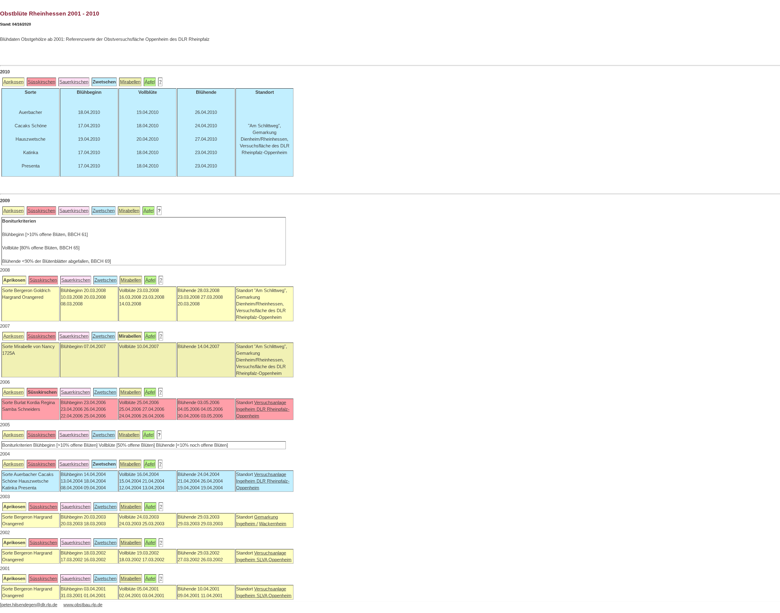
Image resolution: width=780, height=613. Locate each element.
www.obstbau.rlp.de (82, 604)
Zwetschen (104, 210)
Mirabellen (130, 81)
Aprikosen (13, 81)
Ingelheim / (247, 523)
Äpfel (150, 81)
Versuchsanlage (270, 402)
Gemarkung (266, 517)
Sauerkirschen (73, 81)
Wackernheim (272, 523)
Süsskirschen (41, 81)
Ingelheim (246, 409)
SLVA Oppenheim (274, 559)
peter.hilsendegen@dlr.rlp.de (29, 604)
